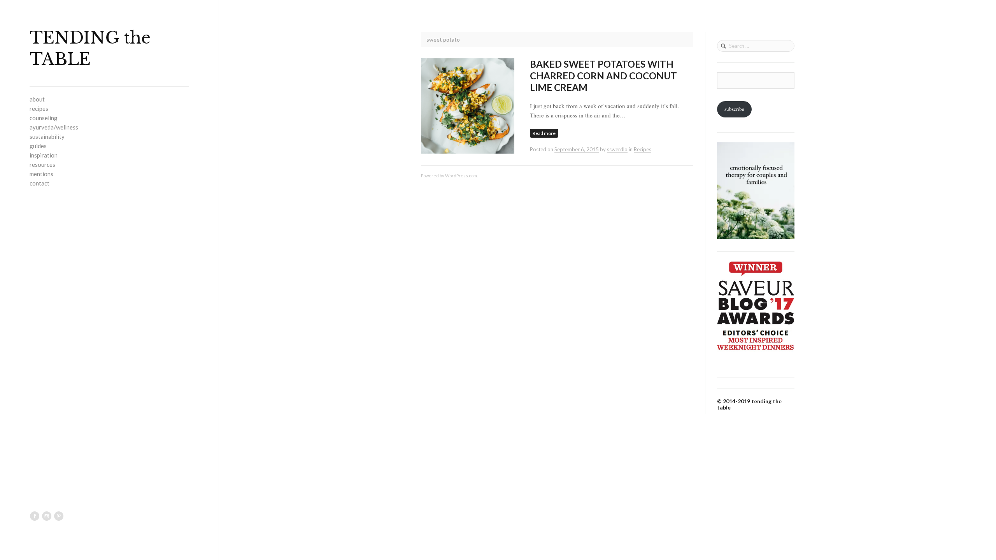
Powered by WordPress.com (449, 175)
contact (39, 183)
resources (42, 164)
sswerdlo (617, 149)
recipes (39, 108)
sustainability (47, 136)
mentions (41, 173)
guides (38, 145)
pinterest (58, 516)
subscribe (734, 108)
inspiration (44, 155)
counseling (44, 117)
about (37, 99)
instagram (46, 516)
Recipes (642, 149)
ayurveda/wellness (54, 127)
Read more (544, 133)
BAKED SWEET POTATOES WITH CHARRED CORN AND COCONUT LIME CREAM (603, 75)
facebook (34, 516)
